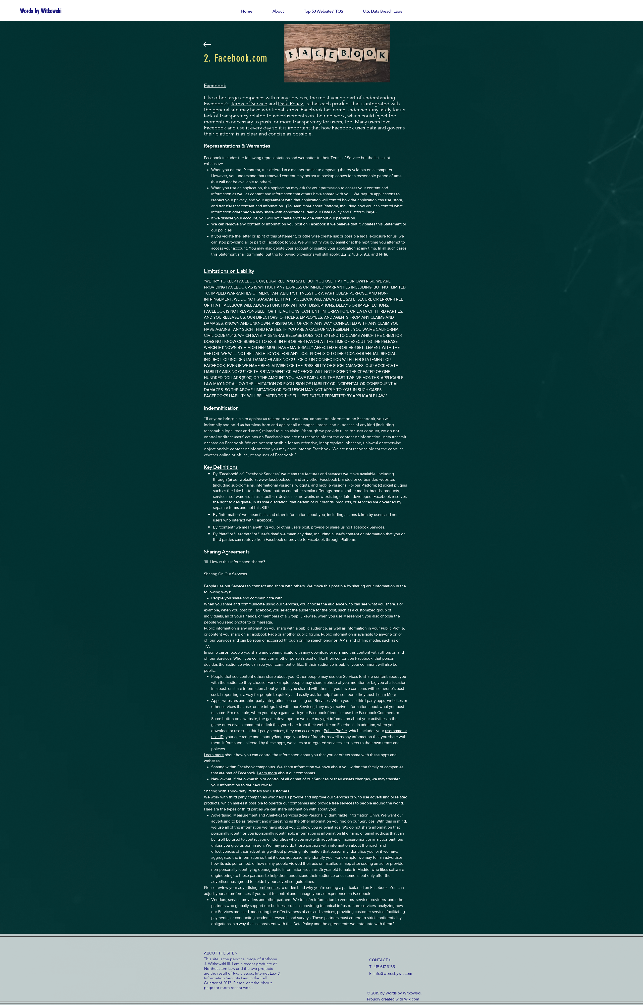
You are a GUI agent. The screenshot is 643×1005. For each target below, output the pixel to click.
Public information (220, 628)
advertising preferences (259, 887)
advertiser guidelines (295, 881)
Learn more (214, 755)
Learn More (386, 694)
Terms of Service (249, 104)
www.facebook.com (276, 479)
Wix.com (411, 999)
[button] (323, 11)
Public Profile (392, 628)
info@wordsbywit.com (392, 973)
